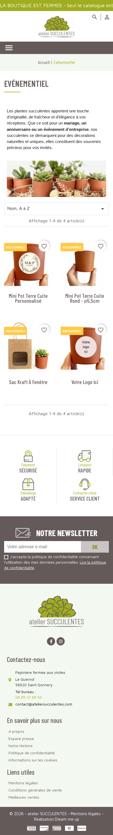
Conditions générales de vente (35, 790)
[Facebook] (51, 641)
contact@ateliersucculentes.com (43, 704)
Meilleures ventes (24, 797)
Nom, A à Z (56, 209)
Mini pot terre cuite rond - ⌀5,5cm (84, 298)
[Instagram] (60, 641)
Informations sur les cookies (33, 760)
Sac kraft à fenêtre (28, 381)
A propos (16, 731)
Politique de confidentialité (32, 752)
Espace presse (21, 738)
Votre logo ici (84, 381)
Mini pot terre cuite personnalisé (28, 298)
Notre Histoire (21, 745)
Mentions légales (23, 782)
